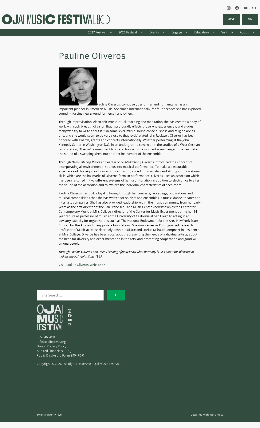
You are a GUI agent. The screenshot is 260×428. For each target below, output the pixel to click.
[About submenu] (253, 32)
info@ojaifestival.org (51, 342)
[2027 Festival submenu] (111, 32)
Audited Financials (50, 351)
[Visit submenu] (232, 32)
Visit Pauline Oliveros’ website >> (82, 265)
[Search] (116, 295)
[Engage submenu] (187, 32)
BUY (250, 19)
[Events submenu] (164, 32)
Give (231, 19)
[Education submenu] (214, 32)
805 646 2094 (46, 337)
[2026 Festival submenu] (142, 32)
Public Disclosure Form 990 (56, 355)
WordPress (216, 414)
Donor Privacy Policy (51, 346)
